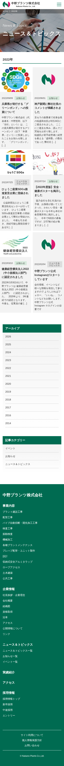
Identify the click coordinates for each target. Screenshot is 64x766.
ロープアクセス (11, 567)
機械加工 (8, 539)
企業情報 (9, 589)
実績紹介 (9, 672)
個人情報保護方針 (32, 740)
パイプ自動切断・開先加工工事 (20, 522)
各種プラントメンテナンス (18, 545)
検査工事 (8, 528)
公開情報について (13, 628)
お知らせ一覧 (10, 656)
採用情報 (9, 693)
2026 (8, 336)
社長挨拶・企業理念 (14, 595)
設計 (5, 556)
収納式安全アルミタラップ (18, 561)
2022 (8, 368)
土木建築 (8, 572)
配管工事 (8, 517)
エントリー (9, 715)
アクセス (8, 622)
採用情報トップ (11, 698)
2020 (8, 383)
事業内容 (9, 505)
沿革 (5, 617)
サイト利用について (32, 735)
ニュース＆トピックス (17, 464)
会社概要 (8, 600)
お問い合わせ (32, 745)
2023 (8, 360)
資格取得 (8, 611)
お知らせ (10, 456)
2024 (8, 352)
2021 (8, 375)
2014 (8, 423)
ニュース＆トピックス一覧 (18, 650)
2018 (8, 399)
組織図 (6, 606)
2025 (8, 344)
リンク (6, 634)
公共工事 (8, 578)
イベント (10, 448)
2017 (8, 407)
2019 (8, 391)
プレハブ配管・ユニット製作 (19, 550)
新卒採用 (8, 704)
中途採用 (8, 709)
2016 (8, 415)
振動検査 (8, 534)
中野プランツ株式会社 (22, 495)
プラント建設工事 (13, 511)
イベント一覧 (10, 661)
